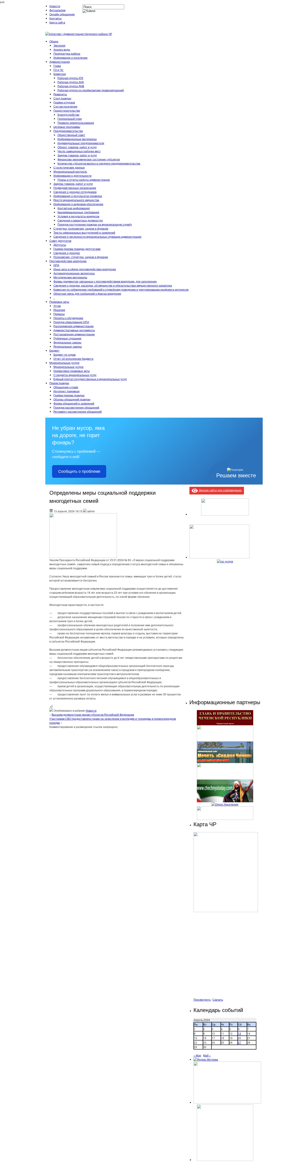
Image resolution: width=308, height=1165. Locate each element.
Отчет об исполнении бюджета (73, 358)
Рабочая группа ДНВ (70, 86)
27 (239, 1042)
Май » (207, 1055)
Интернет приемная (66, 391)
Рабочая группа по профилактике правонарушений (90, 90)
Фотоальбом (57, 10)
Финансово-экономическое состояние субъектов (88, 159)
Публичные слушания (67, 338)
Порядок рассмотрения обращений (76, 407)
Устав (57, 306)
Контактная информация (73, 208)
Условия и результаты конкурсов (78, 216)
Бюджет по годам (64, 354)
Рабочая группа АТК (70, 78)
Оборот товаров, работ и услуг (77, 147)
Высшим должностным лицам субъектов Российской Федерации (93, 714)
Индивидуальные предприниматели (80, 143)
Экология (59, 45)
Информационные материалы (77, 139)
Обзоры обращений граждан (71, 399)
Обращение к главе (65, 387)
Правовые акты (59, 302)
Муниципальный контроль (70, 171)
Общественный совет (71, 135)
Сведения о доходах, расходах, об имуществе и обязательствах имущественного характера (112, 285)
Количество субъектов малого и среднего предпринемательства (98, 163)
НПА (56, 265)
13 (239, 1033)
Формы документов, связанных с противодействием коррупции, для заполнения (105, 281)
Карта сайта (57, 22)
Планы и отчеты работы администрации (83, 179)
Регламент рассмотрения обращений (77, 411)
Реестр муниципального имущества (76, 200)
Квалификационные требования (78, 212)
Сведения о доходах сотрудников (75, 192)
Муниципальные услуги (64, 363)
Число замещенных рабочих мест (79, 151)
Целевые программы (66, 127)
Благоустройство (68, 114)
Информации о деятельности (72, 175)
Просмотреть (202, 999)
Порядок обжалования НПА (71, 322)
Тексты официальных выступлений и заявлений (84, 232)
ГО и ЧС (58, 70)
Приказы (59, 314)
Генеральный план (69, 118)
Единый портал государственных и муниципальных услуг (90, 379)
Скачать (218, 999)
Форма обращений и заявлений (73, 403)
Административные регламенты (74, 330)
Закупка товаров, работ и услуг (77, 155)
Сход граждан (62, 98)
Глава (57, 66)
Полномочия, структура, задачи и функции (80, 257)
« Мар (197, 1055)
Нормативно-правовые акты (71, 371)
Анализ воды (61, 49)
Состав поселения (65, 106)
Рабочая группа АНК (70, 82)
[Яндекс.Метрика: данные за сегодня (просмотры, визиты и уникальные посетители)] (205, 1059)
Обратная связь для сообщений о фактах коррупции (87, 293)
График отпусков (64, 102)
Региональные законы (67, 346)
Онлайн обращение (62, 14)
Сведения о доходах (66, 253)
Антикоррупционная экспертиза (74, 273)
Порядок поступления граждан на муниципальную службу (94, 224)
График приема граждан (69, 395)
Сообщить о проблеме (79, 471)
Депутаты (59, 245)
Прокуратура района (66, 53)
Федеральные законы (67, 342)
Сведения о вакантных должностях (80, 220)
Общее (53, 41)
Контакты (55, 18)
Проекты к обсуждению (68, 318)
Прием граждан (59, 383)
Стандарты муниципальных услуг (75, 375)
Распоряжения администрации (73, 326)
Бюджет (54, 350)
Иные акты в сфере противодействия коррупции (84, 269)
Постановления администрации (74, 334)
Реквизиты (60, 94)
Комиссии (59, 74)
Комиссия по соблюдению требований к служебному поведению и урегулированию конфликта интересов (120, 289)
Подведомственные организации (74, 188)
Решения (59, 310)
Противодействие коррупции (68, 261)
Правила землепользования (75, 123)
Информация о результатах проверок (77, 196)
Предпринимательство (68, 131)
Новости (54, 6)
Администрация (59, 62)
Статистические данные (69, 167)
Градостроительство (66, 110)
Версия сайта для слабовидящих (220, 490)
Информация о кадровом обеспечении (78, 204)
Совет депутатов (60, 240)
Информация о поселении (70, 57)
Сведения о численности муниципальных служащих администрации (97, 236)
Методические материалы (70, 277)
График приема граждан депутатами (77, 249)
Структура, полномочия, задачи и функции (80, 228)
